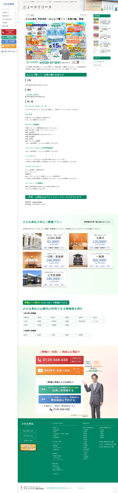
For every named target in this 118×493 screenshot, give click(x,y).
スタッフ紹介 (56, 457)
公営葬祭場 (56, 437)
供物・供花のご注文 (9, 51)
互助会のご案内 (28, 440)
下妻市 (53, 335)
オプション (56, 443)
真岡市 (39, 321)
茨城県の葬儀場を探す (105, 427)
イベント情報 (48, 1)
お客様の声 (56, 449)
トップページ (5, 9)
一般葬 (55, 435)
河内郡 (39, 325)
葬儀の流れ (56, 466)
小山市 (25, 321)
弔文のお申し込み (28, 436)
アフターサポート (58, 447)
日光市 (95, 317)
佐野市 (67, 317)
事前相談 (55, 445)
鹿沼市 (81, 317)
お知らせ (96, 65)
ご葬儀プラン (5, 12)
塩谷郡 (67, 325)
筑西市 (67, 335)
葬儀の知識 (5, 26)
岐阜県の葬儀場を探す (105, 446)
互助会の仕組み (57, 455)
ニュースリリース (39, 1)
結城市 (39, 335)
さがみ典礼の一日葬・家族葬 (60, 433)
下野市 (25, 325)
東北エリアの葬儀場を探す (106, 444)
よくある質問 (56, 467)
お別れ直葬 (56, 429)
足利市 (39, 317)
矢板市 (67, 321)
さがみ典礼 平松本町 (32, 94)
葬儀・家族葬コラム (58, 469)
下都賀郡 (54, 325)
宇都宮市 (26, 317)
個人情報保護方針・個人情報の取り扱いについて (59, 488)
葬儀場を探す (5, 15)
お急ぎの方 (56, 473)
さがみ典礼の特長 (7, 19)
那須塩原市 (82, 321)
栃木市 (53, 317)
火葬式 (55, 431)
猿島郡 (81, 335)
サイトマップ (81, 488)
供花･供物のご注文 (28, 431)
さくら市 (95, 321)
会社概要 (4, 22)
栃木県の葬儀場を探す (88, 427)
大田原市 (54, 321)
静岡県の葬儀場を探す (105, 441)
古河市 (25, 335)
